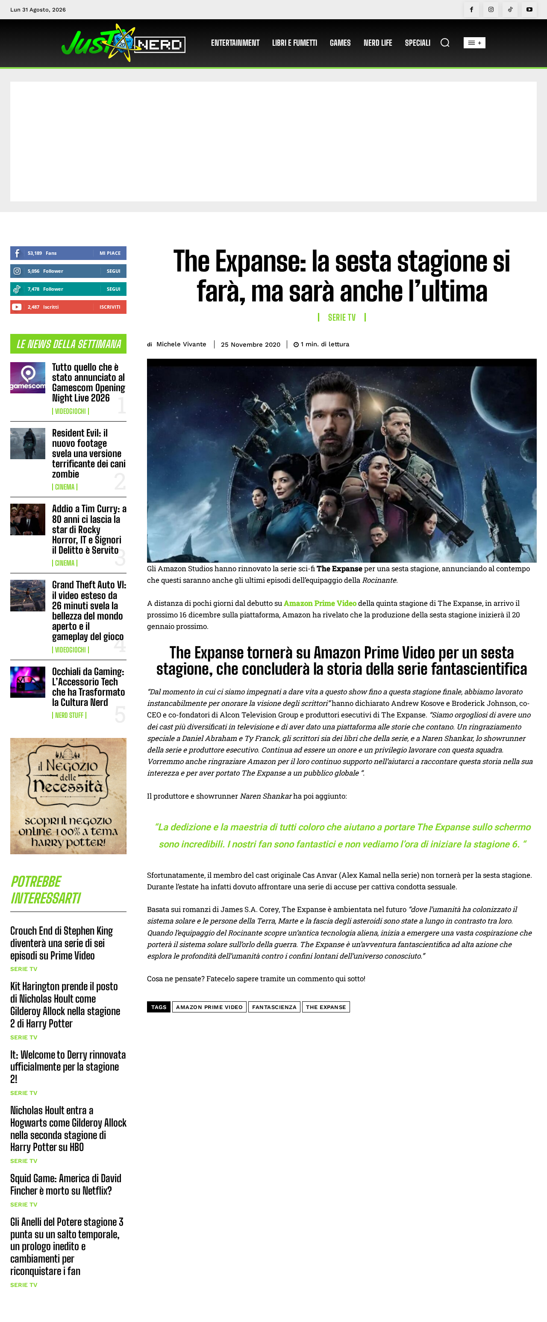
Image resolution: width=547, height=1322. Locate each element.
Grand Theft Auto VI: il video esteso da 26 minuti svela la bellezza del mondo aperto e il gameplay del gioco (89, 610)
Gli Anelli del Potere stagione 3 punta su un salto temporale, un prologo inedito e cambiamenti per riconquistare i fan (67, 1246)
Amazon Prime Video (209, 1007)
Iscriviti (110, 307)
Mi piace (110, 253)
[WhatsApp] (507, 342)
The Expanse (326, 1007)
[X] (468, 342)
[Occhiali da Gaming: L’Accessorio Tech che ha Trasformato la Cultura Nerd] (27, 682)
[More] (528, 342)
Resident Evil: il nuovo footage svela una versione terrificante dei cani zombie (89, 453)
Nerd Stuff (69, 715)
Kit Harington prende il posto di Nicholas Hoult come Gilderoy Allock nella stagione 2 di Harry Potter (65, 1004)
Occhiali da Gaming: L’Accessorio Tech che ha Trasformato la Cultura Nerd (88, 687)
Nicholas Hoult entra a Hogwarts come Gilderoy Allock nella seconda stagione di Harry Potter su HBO (68, 1128)
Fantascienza (274, 1007)
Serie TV (23, 969)
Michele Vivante (181, 344)
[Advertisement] (273, 141)
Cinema (64, 487)
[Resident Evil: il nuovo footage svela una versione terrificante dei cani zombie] (27, 443)
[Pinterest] (488, 342)
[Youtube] (529, 9)
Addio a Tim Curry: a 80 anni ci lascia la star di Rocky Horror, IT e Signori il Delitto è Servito (89, 529)
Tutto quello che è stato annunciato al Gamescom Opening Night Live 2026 (88, 382)
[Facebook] (471, 9)
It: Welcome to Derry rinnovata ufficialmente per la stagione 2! (68, 1067)
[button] (445, 42)
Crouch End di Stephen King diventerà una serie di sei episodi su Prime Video (61, 943)
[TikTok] (510, 9)
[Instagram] (490, 9)
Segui (114, 271)
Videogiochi (70, 411)
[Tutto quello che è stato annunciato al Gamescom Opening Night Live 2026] (27, 377)
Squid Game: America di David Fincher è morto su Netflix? (65, 1184)
